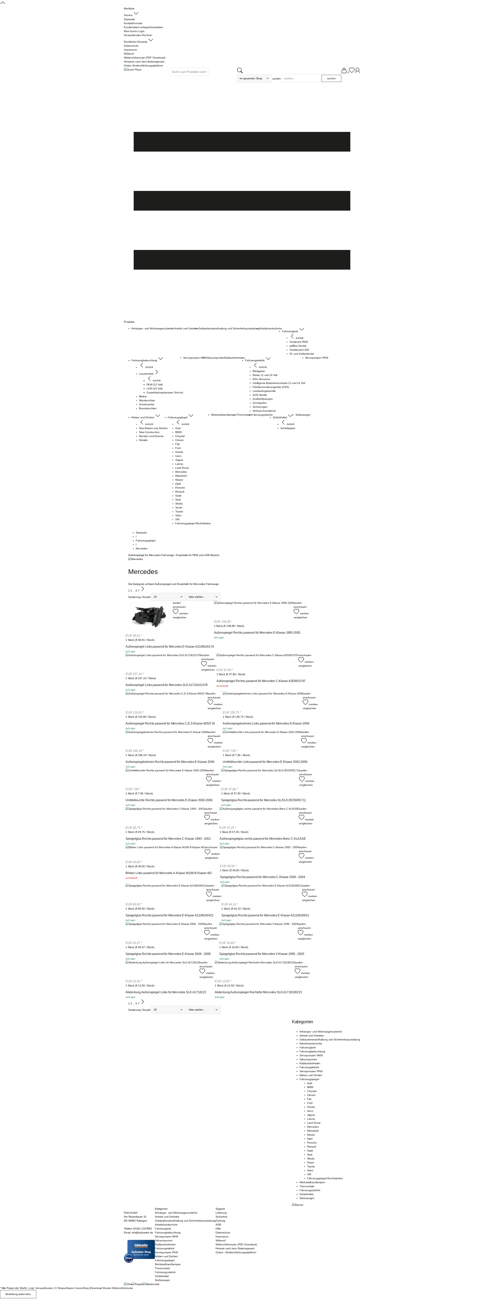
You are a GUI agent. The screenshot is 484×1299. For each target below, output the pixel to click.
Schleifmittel (306, 1194)
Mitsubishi (313, 1130)
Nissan (311, 1134)
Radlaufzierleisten (309, 1063)
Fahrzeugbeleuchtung (312, 1051)
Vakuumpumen (308, 1059)
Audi (309, 1083)
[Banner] (297, 1204)
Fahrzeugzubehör (309, 1190)
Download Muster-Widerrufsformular (111, 1288)
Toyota (311, 1166)
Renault (311, 1146)
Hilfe (218, 1228)
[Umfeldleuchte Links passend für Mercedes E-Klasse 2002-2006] (262, 739)
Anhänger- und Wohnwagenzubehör (320, 1031)
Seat (309, 1154)
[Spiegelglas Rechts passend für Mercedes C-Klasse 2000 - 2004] (259, 854)
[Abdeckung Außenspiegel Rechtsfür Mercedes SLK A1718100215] (255, 970)
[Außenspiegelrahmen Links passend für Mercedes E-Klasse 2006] (263, 701)
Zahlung (220, 1220)
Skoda (310, 1158)
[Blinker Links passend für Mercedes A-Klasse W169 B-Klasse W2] (165, 852)
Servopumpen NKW (311, 1055)
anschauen (179, 606)
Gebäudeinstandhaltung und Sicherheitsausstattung (329, 1039)
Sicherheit (221, 1216)
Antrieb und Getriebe (311, 1035)
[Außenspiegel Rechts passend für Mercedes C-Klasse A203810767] (257, 660)
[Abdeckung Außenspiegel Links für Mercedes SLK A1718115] (162, 970)
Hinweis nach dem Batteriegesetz (235, 1248)
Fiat (309, 1099)
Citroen (311, 1095)
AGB (218, 1224)
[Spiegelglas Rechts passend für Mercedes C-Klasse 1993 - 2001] (165, 816)
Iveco (310, 1110)
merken (183, 613)
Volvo (310, 1170)
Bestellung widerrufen (18, 1294)
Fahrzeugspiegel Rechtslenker (325, 1178)
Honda (311, 1106)
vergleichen (179, 617)
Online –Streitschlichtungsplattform (236, 1252)
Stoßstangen (306, 1198)
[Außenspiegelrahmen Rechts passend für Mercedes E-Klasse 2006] (167, 739)
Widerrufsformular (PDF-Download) (236, 1244)
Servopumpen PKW (311, 1071)
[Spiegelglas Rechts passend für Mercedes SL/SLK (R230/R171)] (260, 777)
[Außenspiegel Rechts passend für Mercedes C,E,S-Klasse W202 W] (167, 701)
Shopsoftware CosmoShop (73, 1288)
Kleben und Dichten (310, 1075)
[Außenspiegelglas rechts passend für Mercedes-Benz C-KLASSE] (259, 816)
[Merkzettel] (351, 72)
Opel (310, 1138)
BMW (310, 1087)
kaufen (177, 602)
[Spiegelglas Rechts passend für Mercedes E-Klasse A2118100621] (261, 893)
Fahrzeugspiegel (309, 1079)
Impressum (222, 1236)
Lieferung (221, 1212)
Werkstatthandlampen (312, 1182)
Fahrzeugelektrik (309, 1067)
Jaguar (311, 1114)
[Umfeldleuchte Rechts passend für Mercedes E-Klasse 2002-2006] (166, 777)
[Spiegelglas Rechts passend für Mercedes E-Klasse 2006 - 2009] (165, 931)
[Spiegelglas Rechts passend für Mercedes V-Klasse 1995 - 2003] (258, 931)
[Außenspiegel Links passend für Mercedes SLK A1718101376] (163, 662)
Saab (310, 1150)
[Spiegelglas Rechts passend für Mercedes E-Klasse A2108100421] (166, 893)
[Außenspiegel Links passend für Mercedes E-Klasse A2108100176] (149, 617)
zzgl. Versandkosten (41, 1288)
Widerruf (221, 1240)
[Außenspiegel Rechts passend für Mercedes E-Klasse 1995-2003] (254, 610)
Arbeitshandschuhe (310, 1043)
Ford (310, 1102)
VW (309, 1174)
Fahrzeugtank (307, 1047)
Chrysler (312, 1091)
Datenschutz (223, 1232)
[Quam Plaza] (132, 70)
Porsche (312, 1142)
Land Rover (314, 1122)
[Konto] (357, 72)
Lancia (311, 1118)
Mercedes (313, 1126)
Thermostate (306, 1186)
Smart (310, 1162)
